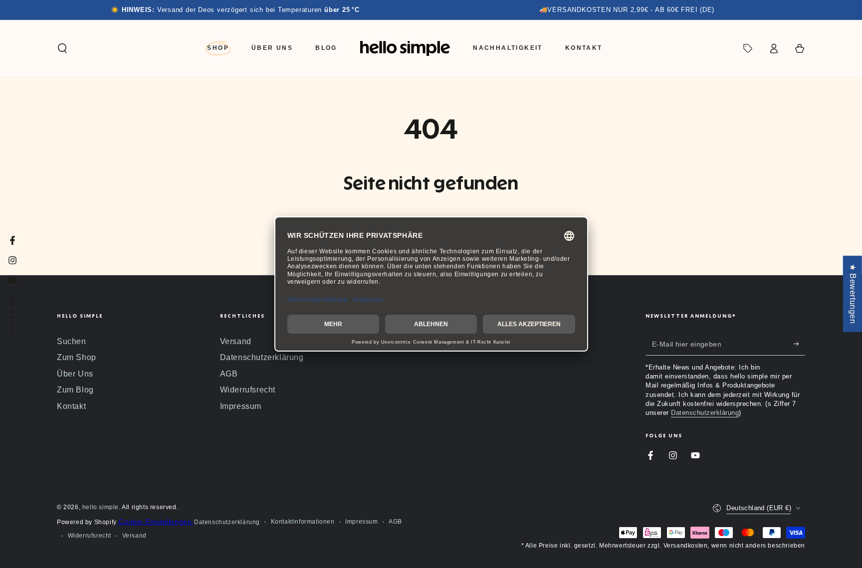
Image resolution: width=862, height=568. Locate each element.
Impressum (240, 406)
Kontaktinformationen (303, 521)
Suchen (71, 341)
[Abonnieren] (799, 344)
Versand (235, 341)
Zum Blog (75, 389)
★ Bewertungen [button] (853, 293)
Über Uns (75, 374)
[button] (62, 48)
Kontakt (71, 406)
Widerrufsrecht (247, 389)
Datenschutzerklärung (262, 357)
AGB (229, 374)
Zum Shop (76, 357)
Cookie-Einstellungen (155, 522)
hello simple (100, 507)
